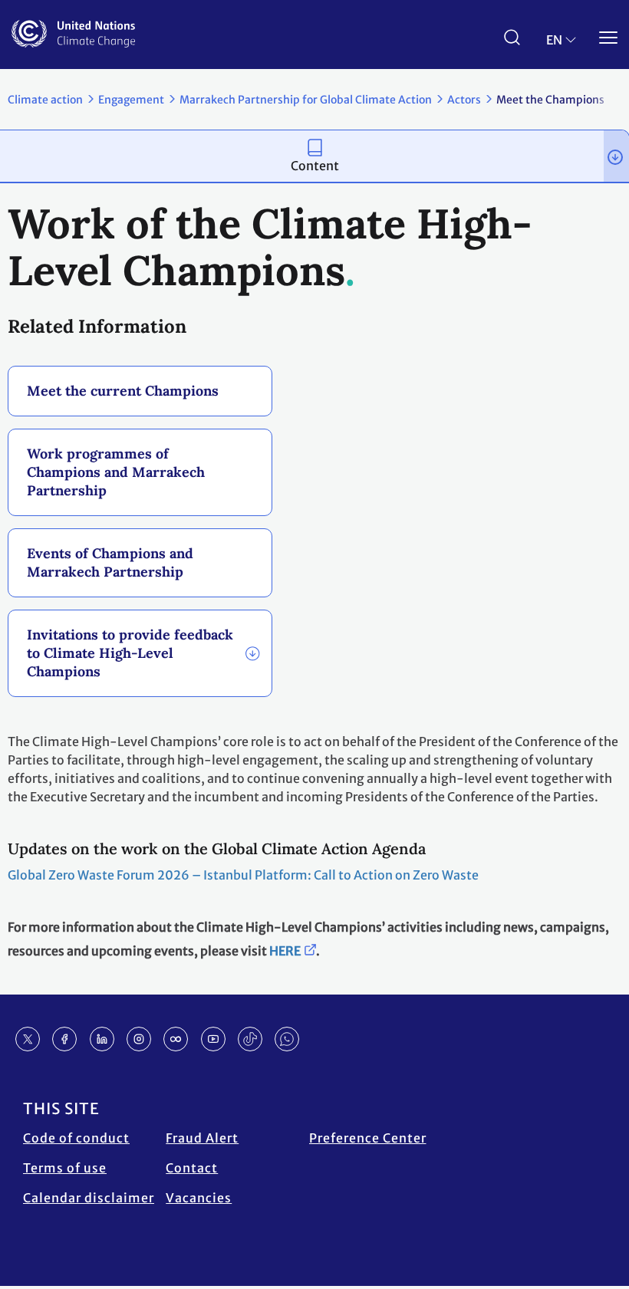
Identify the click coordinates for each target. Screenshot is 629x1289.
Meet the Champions (550, 100)
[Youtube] (213, 1039)
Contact (192, 1168)
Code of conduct (76, 1138)
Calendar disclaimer (88, 1197)
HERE (285, 951)
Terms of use (65, 1168)
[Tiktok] (250, 1039)
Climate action (45, 100)
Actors (464, 100)
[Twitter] (27, 1039)
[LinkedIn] (102, 1039)
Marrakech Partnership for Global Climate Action (305, 100)
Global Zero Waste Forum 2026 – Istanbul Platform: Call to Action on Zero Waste (243, 875)
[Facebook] (64, 1039)
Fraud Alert (202, 1138)
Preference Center (367, 1138)
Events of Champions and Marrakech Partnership (110, 562)
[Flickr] (175, 1039)
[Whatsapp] (287, 1039)
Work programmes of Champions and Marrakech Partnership (116, 472)
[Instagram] (139, 1039)
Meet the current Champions (123, 391)
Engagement (131, 100)
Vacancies (199, 1197)
